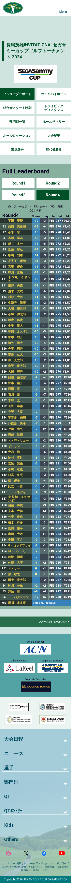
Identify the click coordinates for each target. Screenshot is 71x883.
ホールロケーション (17, 135)
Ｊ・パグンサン (18, 597)
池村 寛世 (15, 458)
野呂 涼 (14, 591)
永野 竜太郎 (17, 366)
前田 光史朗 (17, 226)
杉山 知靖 (15, 255)
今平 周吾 (15, 348)
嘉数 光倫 (15, 463)
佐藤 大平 (15, 562)
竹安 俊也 (15, 517)
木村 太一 (15, 400)
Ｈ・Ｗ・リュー (18, 440)
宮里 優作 (15, 266)
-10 (36, 331)
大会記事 (54, 135)
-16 (36, 226)
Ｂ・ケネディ (17, 492)
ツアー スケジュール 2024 (53, 621)
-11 (36, 297)
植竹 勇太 (15, 343)
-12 (36, 291)
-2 (36, 528)
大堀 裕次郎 (17, 308)
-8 (36, 400)
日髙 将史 (15, 475)
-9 (36, 377)
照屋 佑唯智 (17, 377)
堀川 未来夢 (17, 603)
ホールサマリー (54, 122)
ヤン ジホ (14, 446)
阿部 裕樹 (15, 435)
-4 (36, 486)
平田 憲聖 (15, 221)
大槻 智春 (15, 371)
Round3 (18, 195)
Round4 (53, 195)
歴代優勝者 (54, 149)
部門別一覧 (17, 122)
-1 (36, 562)
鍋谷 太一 (15, 243)
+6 (36, 591)
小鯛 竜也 (15, 469)
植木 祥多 (15, 522)
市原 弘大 (15, 354)
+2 (36, 585)
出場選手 (17, 149)
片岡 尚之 (15, 429)
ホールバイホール (53, 94)
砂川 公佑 (15, 585)
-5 (36, 458)
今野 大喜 (15, 412)
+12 (35, 597)
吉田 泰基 (15, 238)
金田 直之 (15, 539)
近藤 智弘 (15, 249)
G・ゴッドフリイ (19, 545)
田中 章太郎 (17, 580)
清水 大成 (15, 291)
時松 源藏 (15, 557)
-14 (36, 243)
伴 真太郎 (15, 360)
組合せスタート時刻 (17, 108)
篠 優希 (14, 480)
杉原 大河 (15, 297)
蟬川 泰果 (15, 272)
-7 (36, 412)
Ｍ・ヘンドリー (18, 551)
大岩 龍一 (15, 452)
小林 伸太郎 (17, 314)
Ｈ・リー (14, 568)
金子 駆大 (15, 325)
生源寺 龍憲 (17, 302)
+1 (36, 580)
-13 (36, 279)
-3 (36, 505)
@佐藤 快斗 (17, 423)
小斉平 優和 (17, 261)
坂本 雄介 (15, 337)
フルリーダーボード (17, 94)
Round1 (18, 183)
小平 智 (14, 232)
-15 (36, 238)
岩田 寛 (14, 389)
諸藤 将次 (15, 505)
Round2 (53, 183)
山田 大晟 (15, 534)
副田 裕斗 (15, 528)
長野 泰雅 (15, 406)
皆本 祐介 (15, 383)
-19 (36, 221)
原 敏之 (14, 574)
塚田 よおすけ (18, 331)
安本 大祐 (15, 511)
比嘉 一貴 (15, 486)
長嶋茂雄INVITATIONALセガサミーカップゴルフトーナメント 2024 (36, 51)
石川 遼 (14, 394)
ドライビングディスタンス (53, 108)
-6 (36, 435)
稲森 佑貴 (15, 320)
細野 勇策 (15, 285)
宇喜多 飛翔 (17, 417)
